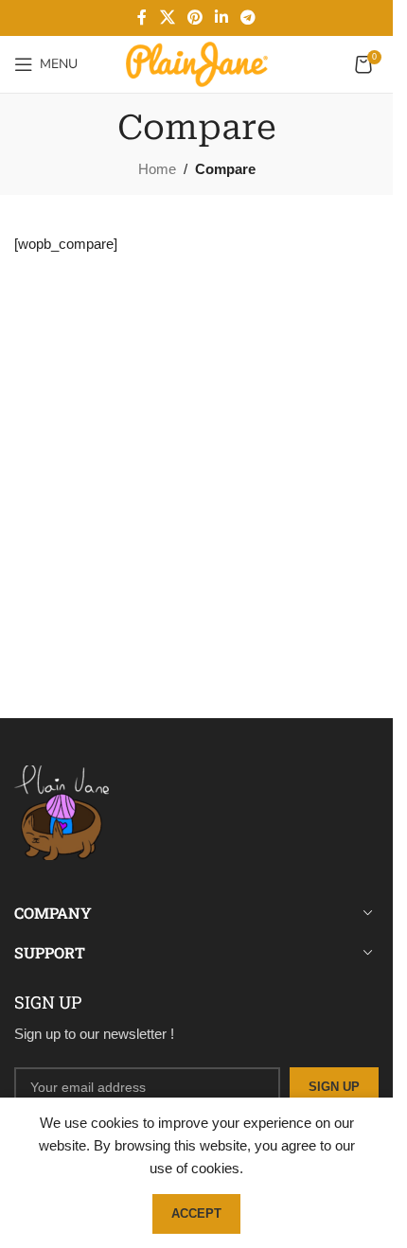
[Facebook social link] (142, 17)
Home (157, 169)
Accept (196, 1213)
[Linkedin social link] (222, 17)
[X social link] (167, 17)
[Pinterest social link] (194, 17)
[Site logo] (197, 63)
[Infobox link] (196, 819)
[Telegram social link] (248, 17)
